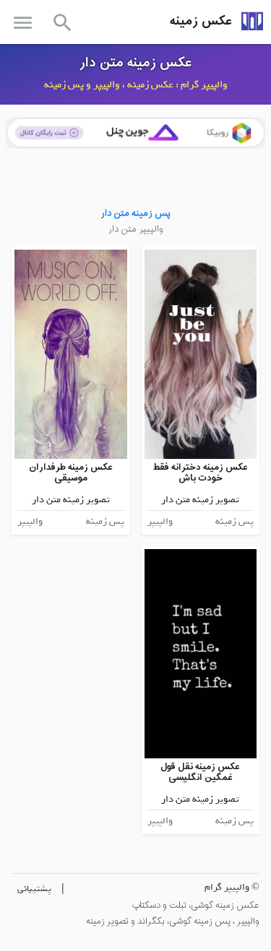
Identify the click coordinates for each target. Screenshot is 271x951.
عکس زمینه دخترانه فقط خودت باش (200, 473)
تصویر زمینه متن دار (200, 499)
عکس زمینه (201, 21)
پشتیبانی (34, 888)
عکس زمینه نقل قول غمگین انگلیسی (200, 772)
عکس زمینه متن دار (135, 63)
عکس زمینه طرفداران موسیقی (71, 473)
